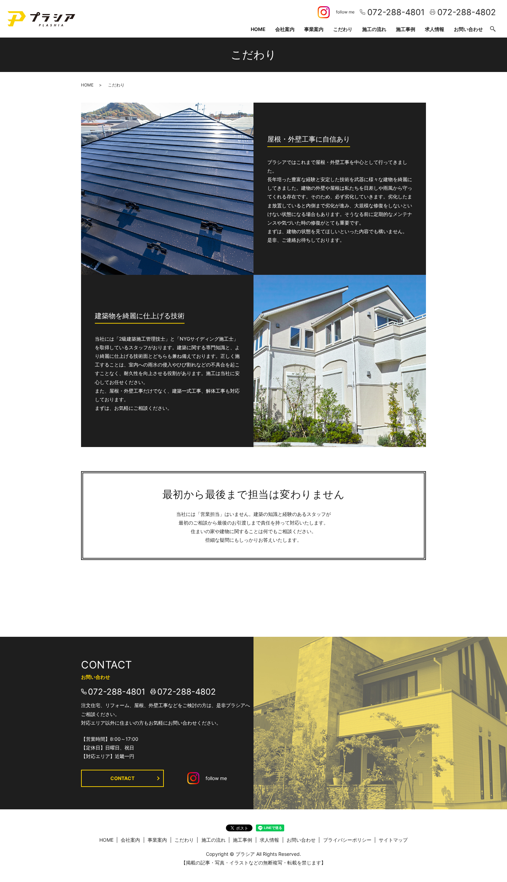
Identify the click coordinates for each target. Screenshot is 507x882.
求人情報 (434, 29)
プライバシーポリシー (347, 840)
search (493, 29)
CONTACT (122, 778)
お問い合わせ (468, 29)
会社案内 (285, 29)
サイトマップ (393, 840)
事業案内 (314, 29)
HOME (258, 29)
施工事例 (405, 29)
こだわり (342, 29)
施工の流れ (374, 29)
